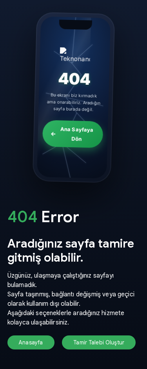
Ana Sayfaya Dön (76, 134)
